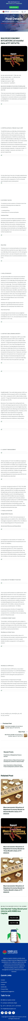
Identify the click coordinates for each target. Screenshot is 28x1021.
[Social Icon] (2, 1012)
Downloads (4, 982)
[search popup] (22, 12)
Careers (3, 980)
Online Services (13, 7)
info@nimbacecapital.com (9, 1008)
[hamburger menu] (25, 11)
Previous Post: (7, 723)
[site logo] (5, 12)
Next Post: (21, 732)
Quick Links (4, 986)
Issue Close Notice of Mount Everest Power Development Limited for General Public (14, 767)
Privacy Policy (4, 989)
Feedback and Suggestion (7, 991)
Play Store (13, 917)
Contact (3, 984)
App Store (13, 922)
